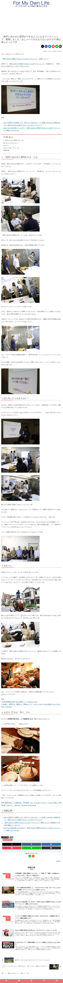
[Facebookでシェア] (46, 46)
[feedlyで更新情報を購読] (29, 856)
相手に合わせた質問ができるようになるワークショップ (20, 59)
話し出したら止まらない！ (11, 143)
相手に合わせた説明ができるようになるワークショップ (27, 64)
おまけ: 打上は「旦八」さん (11, 148)
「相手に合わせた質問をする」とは (14, 140)
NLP (12, 837)
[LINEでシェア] (56, 46)
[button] (60, 46)
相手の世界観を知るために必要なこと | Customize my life (19, 702)
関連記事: (6, 150)
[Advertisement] (31, 20)
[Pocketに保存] (53, 46)
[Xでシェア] (42, 46)
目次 (7, 137)
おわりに (6, 145)
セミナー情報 (5, 837)
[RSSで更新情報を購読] (33, 856)
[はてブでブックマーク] (49, 46)
